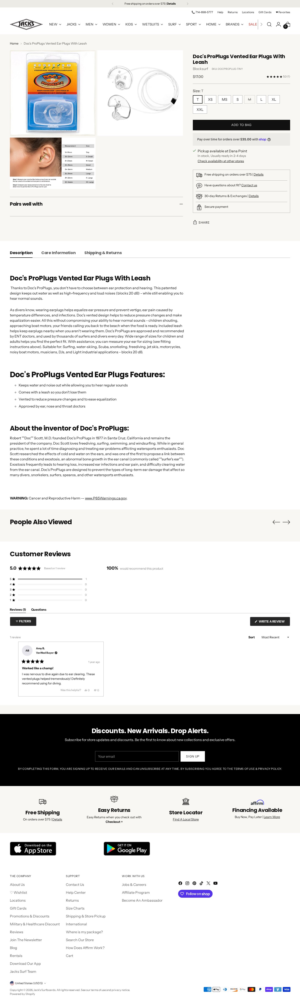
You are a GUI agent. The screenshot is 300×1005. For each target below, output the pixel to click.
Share (204, 222)
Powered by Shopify (22, 994)
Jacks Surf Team (23, 971)
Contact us (249, 185)
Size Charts (75, 908)
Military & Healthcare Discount (35, 924)
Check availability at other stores (221, 161)
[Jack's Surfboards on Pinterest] (194, 884)
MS (224, 99)
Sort (251, 637)
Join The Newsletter (26, 940)
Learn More (272, 817)
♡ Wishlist (18, 892)
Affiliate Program (136, 892)
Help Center (76, 892)
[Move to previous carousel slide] (276, 522)
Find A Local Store (186, 819)
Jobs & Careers (134, 884)
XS (210, 99)
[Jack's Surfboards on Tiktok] (201, 884)
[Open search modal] (269, 24)
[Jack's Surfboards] (26, 24)
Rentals (16, 955)
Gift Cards (18, 908)
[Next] (187, 3)
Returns (72, 900)
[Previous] (112, 3)
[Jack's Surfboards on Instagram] (187, 884)
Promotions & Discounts (29, 916)
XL (274, 99)
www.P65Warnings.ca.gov (106, 498)
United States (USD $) (29, 983)
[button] (48, 579)
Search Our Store (80, 940)
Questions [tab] (38, 610)
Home (14, 43)
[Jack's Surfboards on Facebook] (180, 884)
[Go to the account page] (278, 24)
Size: (198, 91)
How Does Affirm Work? (85, 948)
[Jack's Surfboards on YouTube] (216, 884)
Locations (18, 900)
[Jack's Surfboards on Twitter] (208, 884)
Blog (13, 948)
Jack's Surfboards (44, 990)
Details (259, 174)
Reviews (16, 932)
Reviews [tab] (18, 610)
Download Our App (25, 963)
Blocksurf (200, 68)
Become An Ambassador (142, 900)
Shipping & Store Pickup (86, 916)
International (76, 924)
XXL (200, 109)
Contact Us (75, 884)
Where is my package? (84, 932)
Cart (69, 955)
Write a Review (274, 622)
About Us (17, 884)
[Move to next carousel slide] (286, 522)
